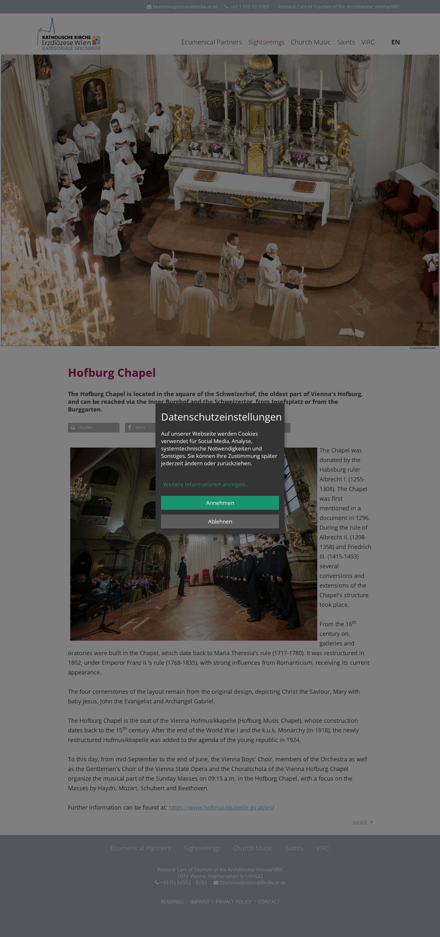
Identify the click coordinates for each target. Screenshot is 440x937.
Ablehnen (220, 521)
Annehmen (220, 502)
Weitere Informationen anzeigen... (206, 484)
